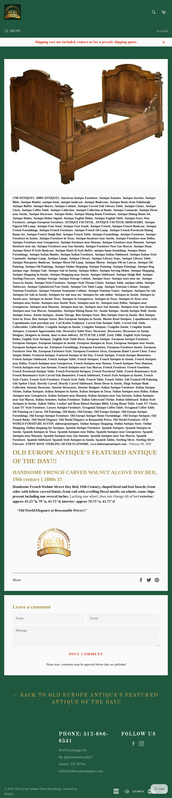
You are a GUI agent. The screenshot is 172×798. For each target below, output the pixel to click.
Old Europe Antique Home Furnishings (38, 788)
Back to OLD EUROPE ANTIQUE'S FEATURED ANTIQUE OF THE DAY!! (88, 699)
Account (162, 31)
